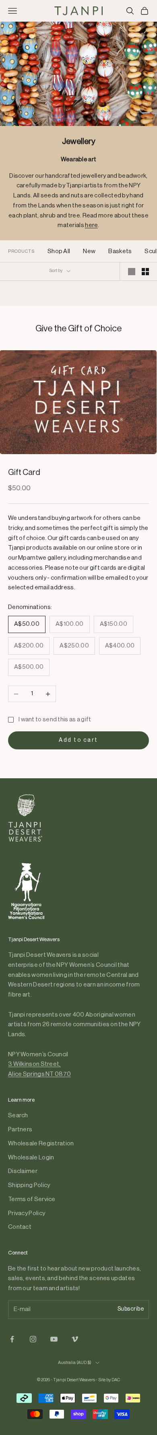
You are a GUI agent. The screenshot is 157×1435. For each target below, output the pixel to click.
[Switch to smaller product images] (145, 271)
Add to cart (78, 740)
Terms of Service (32, 1199)
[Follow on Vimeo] (75, 1339)
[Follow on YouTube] (54, 1339)
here (91, 225)
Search (18, 1115)
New (89, 251)
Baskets (120, 251)
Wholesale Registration (41, 1144)
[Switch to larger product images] (131, 271)
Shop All (59, 251)
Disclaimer (22, 1171)
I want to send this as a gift (55, 719)
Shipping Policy (29, 1185)
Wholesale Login (31, 1158)
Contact (19, 1227)
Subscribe (131, 1309)
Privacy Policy (26, 1213)
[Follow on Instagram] (33, 1339)
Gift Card (24, 473)
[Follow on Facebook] (12, 1339)
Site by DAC (109, 1380)
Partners (20, 1129)
